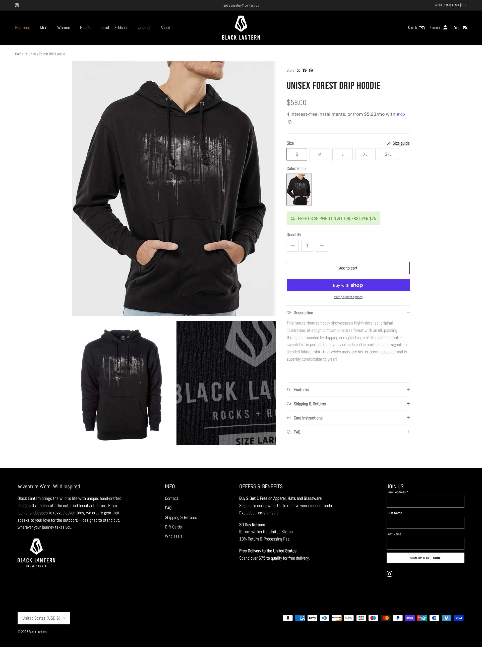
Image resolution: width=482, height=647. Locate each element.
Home (19, 53)
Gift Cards (173, 527)
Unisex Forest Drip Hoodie (47, 53)
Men (43, 27)
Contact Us (252, 5)
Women (63, 27)
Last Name (394, 534)
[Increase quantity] (322, 246)
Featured (22, 27)
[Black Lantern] (241, 28)
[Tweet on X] (298, 70)
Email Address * (397, 492)
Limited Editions (114, 27)
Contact (171, 498)
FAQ (168, 508)
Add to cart (348, 268)
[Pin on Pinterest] (311, 70)
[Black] (299, 189)
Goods (85, 27)
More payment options (348, 297)
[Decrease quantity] (293, 246)
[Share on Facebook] (305, 70)
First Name (394, 513)
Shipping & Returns (181, 517)
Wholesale (174, 536)
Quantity (294, 234)
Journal (144, 27)
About (165, 27)
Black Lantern (37, 631)
